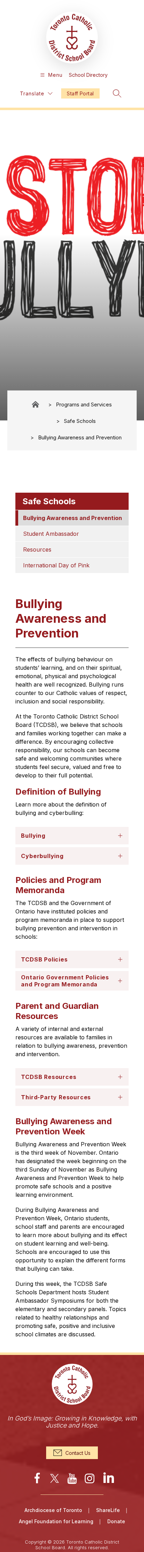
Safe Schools (80, 420)
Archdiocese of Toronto (53, 1510)
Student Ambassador (51, 533)
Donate (116, 1521)
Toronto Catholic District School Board (36, 404)
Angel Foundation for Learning (56, 1521)
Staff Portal (80, 93)
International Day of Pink (56, 565)
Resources (37, 549)
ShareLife (108, 1510)
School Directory (88, 75)
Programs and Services (84, 404)
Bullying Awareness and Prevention (80, 437)
